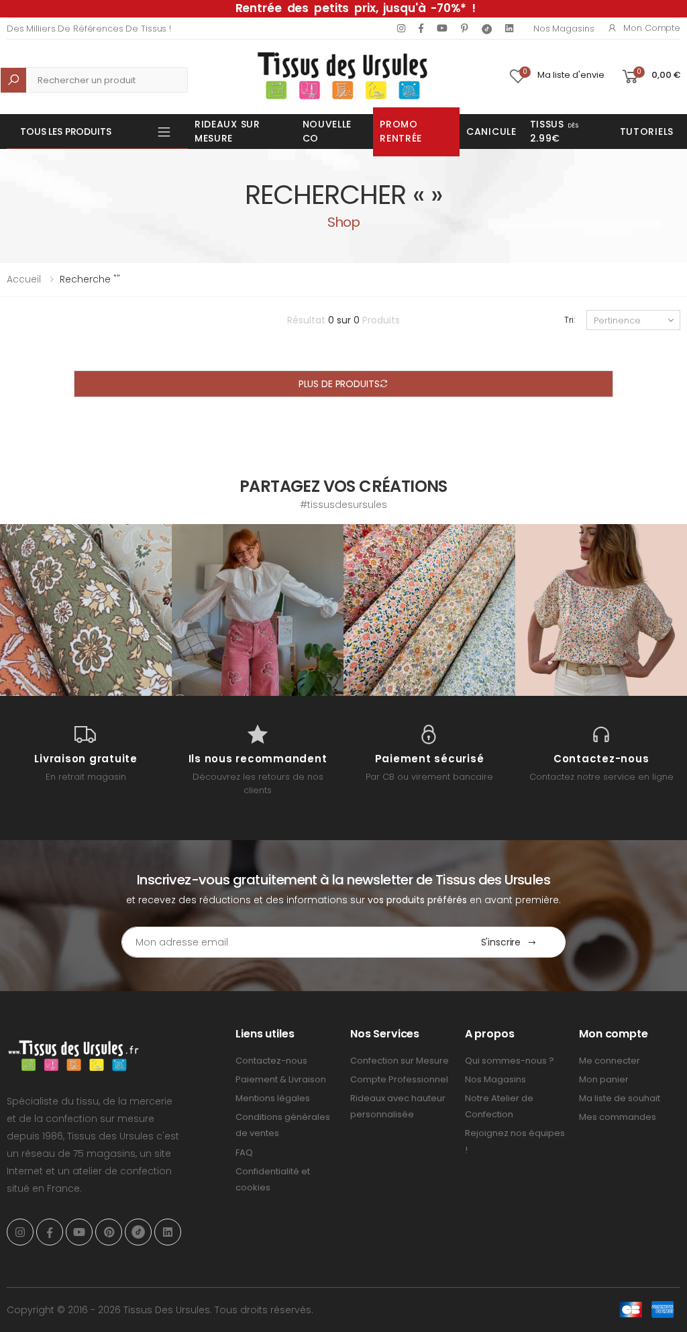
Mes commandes (617, 1117)
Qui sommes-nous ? (509, 1060)
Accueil (24, 279)
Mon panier (604, 1079)
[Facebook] (421, 28)
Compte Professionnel (399, 1079)
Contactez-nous (271, 1060)
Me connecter (609, 1060)
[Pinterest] (464, 28)
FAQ (244, 1152)
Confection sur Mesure (399, 1060)
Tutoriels (647, 131)
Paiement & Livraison (280, 1079)
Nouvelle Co (327, 131)
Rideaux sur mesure (227, 131)
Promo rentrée (401, 131)
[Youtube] (442, 28)
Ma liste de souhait (619, 1098)
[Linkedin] (509, 28)
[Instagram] (401, 28)
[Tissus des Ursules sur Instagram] (86, 610)
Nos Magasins (563, 28)
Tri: (570, 319)
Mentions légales (272, 1098)
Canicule (491, 131)
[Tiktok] (487, 28)
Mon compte (651, 27)
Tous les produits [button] (65, 131)
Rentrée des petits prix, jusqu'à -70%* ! (355, 8)
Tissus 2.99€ (554, 131)
